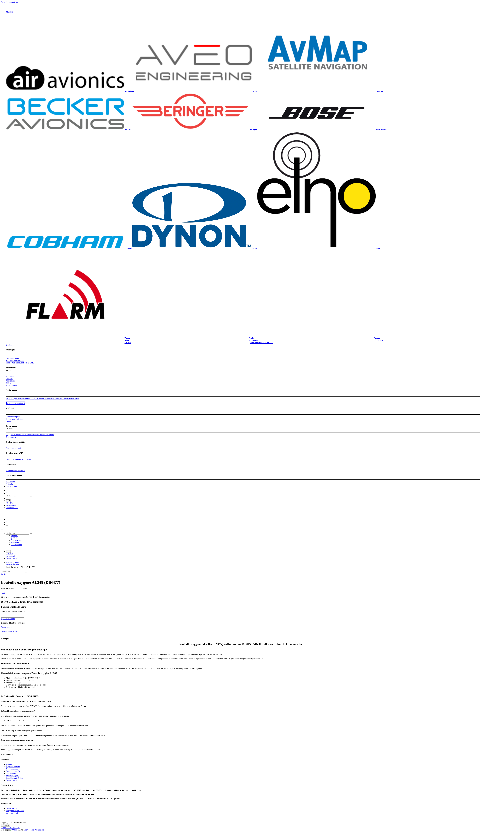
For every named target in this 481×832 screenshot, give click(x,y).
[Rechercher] (31, 525)
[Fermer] (2, 558)
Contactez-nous (12, 537)
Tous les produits (12, 592)
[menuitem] (9, 12)
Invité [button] (3, 603)
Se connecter (11, 535)
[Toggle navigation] (7, 554)
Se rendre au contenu (9, 2)
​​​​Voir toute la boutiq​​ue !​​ (16, 432)
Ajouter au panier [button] (8, 648)
